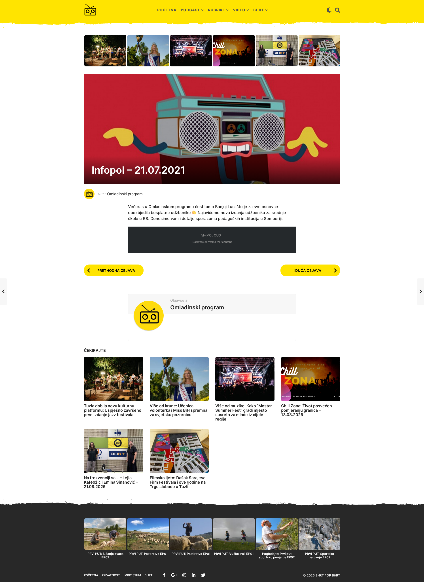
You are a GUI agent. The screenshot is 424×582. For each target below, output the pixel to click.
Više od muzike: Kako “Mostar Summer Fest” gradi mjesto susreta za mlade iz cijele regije (243, 412)
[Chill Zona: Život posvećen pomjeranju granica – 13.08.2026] (310, 379)
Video (239, 10)
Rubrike (216, 10)
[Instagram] (184, 575)
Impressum (132, 575)
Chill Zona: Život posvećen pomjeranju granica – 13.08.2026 (306, 410)
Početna (166, 10)
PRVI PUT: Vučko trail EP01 (234, 554)
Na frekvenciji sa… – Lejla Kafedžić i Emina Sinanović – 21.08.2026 (111, 482)
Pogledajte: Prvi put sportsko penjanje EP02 (277, 555)
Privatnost (111, 575)
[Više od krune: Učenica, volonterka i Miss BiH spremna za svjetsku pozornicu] (179, 379)
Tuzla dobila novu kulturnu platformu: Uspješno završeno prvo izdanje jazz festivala (112, 410)
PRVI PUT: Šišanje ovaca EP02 (105, 555)
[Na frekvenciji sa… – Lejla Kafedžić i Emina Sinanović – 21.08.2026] (113, 451)
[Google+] (174, 575)
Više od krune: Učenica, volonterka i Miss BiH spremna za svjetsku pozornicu (178, 410)
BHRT (258, 10)
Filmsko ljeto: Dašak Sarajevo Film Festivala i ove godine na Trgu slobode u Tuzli (178, 482)
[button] (329, 10)
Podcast (190, 10)
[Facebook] (164, 575)
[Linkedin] (193, 575)
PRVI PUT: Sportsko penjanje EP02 (319, 555)
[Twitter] (203, 575)
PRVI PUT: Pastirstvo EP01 (148, 554)
